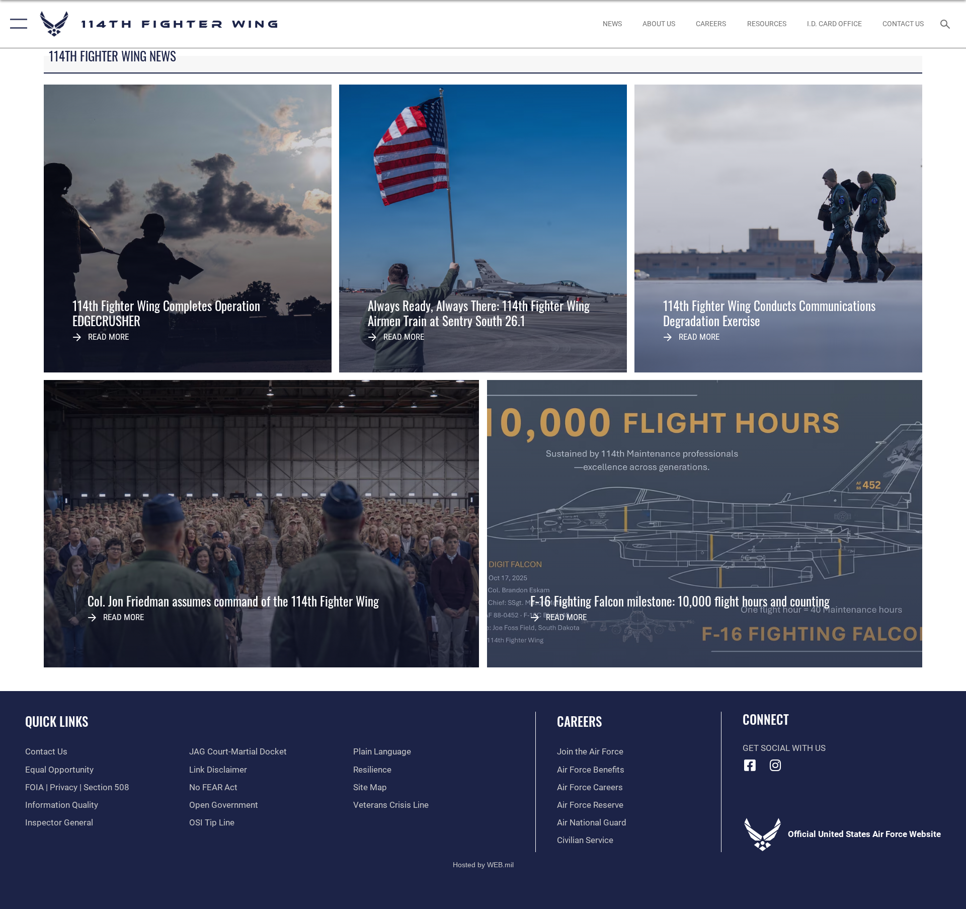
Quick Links (56, 721)
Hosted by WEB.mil (483, 865)
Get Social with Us (784, 748)
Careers (579, 721)
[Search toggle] (946, 24)
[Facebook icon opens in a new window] (750, 765)
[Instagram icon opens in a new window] (775, 765)
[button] (16, 24)
